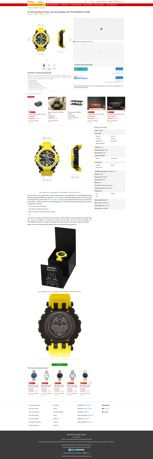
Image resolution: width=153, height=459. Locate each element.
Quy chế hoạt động (34, 415)
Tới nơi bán (119, 68)
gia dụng (56, 197)
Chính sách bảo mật (34, 412)
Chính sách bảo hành (34, 405)
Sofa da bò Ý (65, 4)
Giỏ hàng (113, 1)
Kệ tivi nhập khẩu (99, 4)
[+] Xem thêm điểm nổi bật (34, 93)
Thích (28, 14)
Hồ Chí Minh (80, 18)
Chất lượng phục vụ (34, 425)
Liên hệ (55, 425)
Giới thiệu (56, 405)
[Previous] (28, 39)
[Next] (70, 39)
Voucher (55, 422)
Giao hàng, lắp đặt (33, 418)
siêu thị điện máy (55, 199)
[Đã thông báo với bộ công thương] (71, 450)
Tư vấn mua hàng (58, 412)
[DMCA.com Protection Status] (80, 450)
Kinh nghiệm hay (102, 1)
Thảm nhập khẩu (111, 4)
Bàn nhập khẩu (88, 4)
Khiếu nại (56, 418)
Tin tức (93, 1)
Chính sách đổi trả (33, 408)
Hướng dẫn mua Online (35, 422)
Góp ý (55, 415)
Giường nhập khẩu (76, 4)
